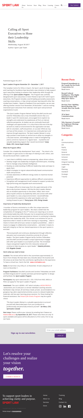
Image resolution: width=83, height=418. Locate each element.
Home (45, 395)
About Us (23, 6)
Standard (65, 172)
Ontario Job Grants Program (30, 296)
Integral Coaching (68, 162)
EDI (63, 145)
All (62, 140)
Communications (67, 142)
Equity (64, 147)
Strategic (65, 174)
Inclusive (65, 160)
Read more (66, 89)
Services (29, 5)
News (44, 5)
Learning (50, 5)
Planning (65, 169)
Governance (66, 155)
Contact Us (57, 6)
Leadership (65, 164)
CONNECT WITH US (13, 377)
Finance (64, 150)
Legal (63, 167)
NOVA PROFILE (46, 285)
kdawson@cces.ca (9, 315)
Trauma (64, 177)
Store (35, 5)
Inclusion (65, 157)
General (64, 152)
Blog (39, 5)
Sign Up (60, 335)
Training (62, 395)
